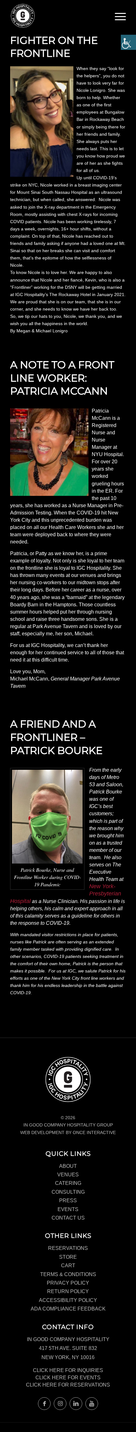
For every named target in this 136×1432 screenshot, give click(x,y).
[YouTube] (91, 1403)
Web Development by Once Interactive (68, 1132)
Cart (68, 1265)
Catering (68, 1183)
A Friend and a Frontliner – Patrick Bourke (56, 737)
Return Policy (68, 1291)
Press (68, 1200)
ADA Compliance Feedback (68, 1308)
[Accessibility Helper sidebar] (128, 42)
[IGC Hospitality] (56, 15)
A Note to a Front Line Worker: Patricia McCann (62, 378)
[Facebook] (44, 1403)
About (68, 1166)
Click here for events (68, 1377)
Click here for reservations (68, 1384)
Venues (68, 1174)
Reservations (68, 1248)
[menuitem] (120, 19)
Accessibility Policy (68, 1300)
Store (68, 1257)
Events (68, 1209)
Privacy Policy (68, 1283)
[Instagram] (60, 1403)
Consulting (68, 1192)
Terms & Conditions (68, 1274)
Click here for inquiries (68, 1370)
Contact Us (68, 1218)
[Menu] (120, 17)
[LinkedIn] (76, 1403)
